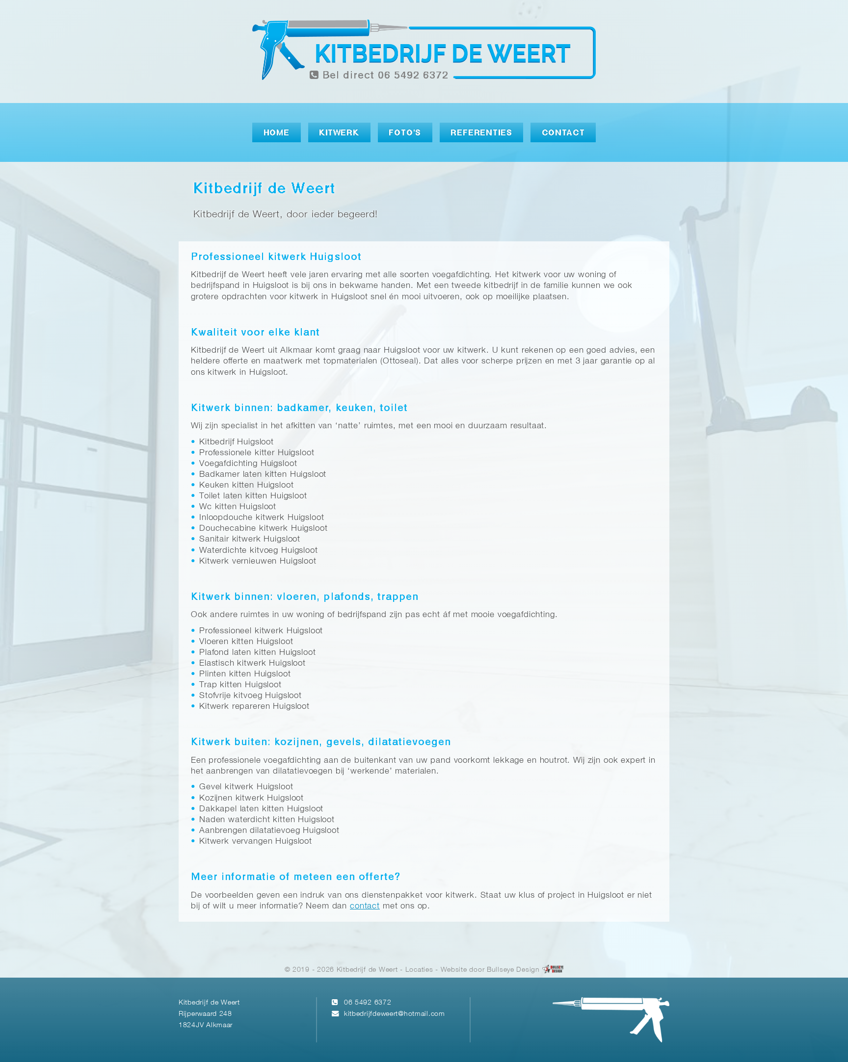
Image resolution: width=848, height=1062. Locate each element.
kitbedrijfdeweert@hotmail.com (394, 1014)
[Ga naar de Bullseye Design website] (553, 970)
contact (365, 906)
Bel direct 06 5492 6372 (384, 75)
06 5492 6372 (368, 1003)
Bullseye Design (513, 970)
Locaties (419, 970)
